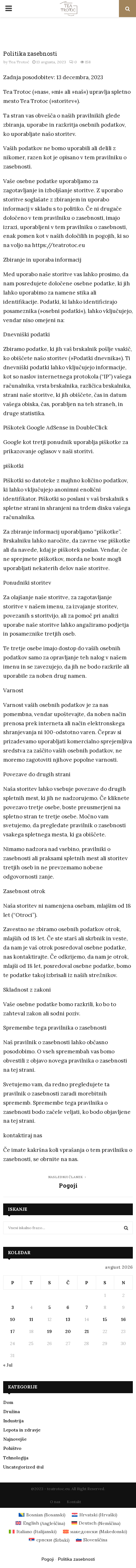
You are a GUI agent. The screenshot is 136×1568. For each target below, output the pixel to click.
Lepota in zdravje (21, 1430)
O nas (55, 1501)
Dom (8, 1402)
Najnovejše (15, 1439)
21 (86, 1331)
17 (12, 1331)
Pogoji (68, 1185)
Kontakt (74, 1501)
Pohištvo (12, 1448)
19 (49, 1331)
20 (68, 1331)
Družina (11, 1411)
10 (12, 1319)
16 (123, 1319)
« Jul (7, 1365)
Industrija (13, 1421)
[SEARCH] (126, 1228)
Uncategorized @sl (23, 1467)
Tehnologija (15, 1458)
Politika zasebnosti (76, 1559)
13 (68, 1319)
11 (31, 1319)
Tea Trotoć (19, 62)
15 (105, 1319)
